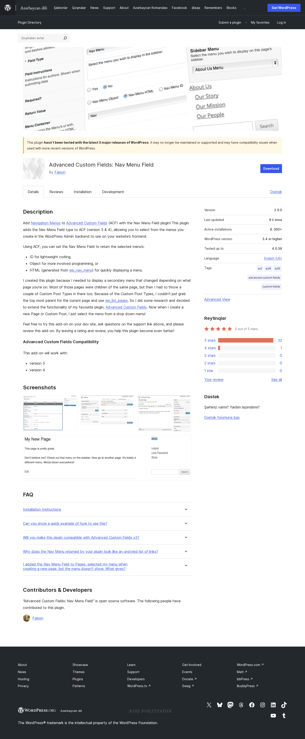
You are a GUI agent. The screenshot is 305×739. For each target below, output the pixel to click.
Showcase (80, 665)
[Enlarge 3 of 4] (185, 401)
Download (271, 168)
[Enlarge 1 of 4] (71, 401)
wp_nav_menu (80, 270)
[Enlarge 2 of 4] (128, 401)
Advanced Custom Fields (86, 223)
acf (260, 268)
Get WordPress (284, 8)
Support (133, 672)
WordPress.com (250, 665)
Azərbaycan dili (71, 710)
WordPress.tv (139, 686)
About (22, 665)
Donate (189, 679)
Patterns (79, 686)
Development (113, 192)
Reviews (56, 192)
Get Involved (191, 665)
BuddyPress (248, 686)
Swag (188, 686)
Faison (59, 172)
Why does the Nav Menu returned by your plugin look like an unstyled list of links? (90, 551)
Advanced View (217, 299)
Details (33, 192)
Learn (131, 665)
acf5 (277, 268)
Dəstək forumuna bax (222, 417)
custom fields (271, 286)
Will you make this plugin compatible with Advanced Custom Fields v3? (81, 537)
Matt (242, 672)
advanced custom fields (264, 277)
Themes (79, 672)
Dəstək (276, 192)
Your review (214, 379)
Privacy (23, 686)
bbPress (245, 679)
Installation (83, 192)
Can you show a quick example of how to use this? (65, 523)
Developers (136, 679)
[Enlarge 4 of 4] (185, 441)
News (22, 672)
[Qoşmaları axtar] (65, 38)
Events (187, 672)
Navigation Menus (46, 223)
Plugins (78, 679)
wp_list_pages (116, 300)
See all (276, 379)
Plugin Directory (30, 22)
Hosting (23, 679)
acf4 (268, 268)
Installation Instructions (42, 509)
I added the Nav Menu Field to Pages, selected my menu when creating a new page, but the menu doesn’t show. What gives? (75, 566)
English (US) (273, 258)
